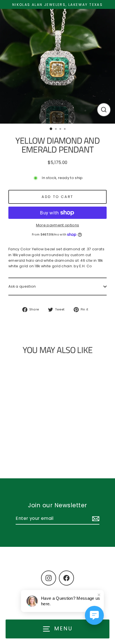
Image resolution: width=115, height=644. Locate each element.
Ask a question (22, 286)
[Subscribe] (94, 519)
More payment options (57, 225)
